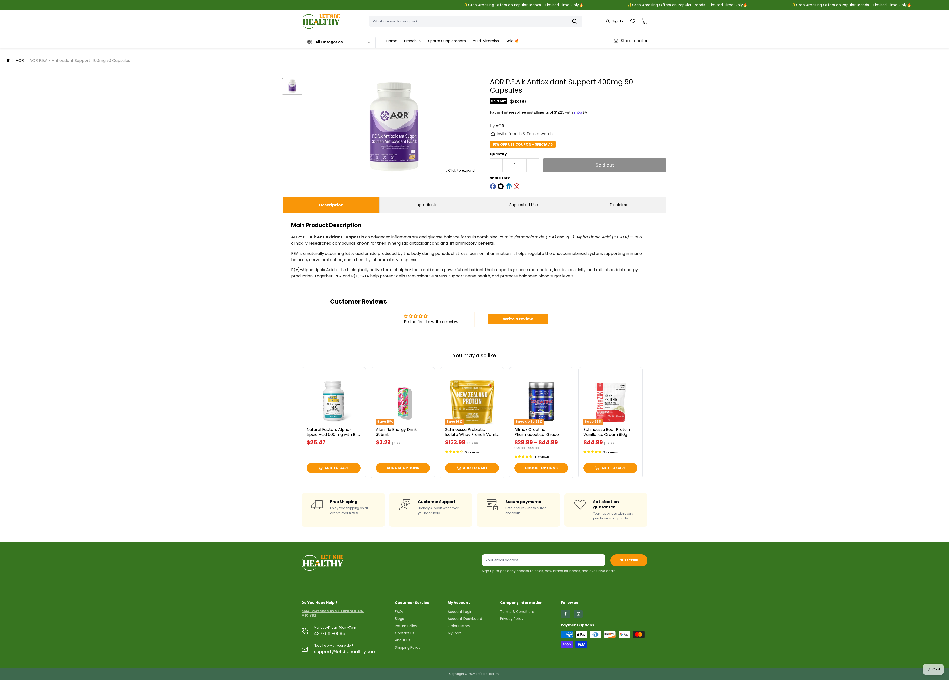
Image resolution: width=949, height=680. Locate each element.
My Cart (454, 633)
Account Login (460, 611)
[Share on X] (501, 186)
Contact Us (404, 633)
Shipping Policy (407, 647)
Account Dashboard (465, 618)
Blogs (399, 618)
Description (331, 205)
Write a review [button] (518, 319)
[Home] (8, 60)
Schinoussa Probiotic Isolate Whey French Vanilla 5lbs (472, 434)
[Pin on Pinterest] (516, 186)
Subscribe (629, 560)
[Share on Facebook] (493, 186)
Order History (459, 625)
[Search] (575, 21)
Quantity (498, 154)
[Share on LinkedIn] (509, 186)
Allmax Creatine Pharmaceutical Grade (536, 432)
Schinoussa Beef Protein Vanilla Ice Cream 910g (606, 432)
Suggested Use (523, 205)
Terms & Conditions (517, 611)
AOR (20, 60)
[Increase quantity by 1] (533, 165)
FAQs (399, 611)
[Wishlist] (632, 21)
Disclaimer (620, 205)
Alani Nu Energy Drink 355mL (396, 432)
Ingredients (426, 205)
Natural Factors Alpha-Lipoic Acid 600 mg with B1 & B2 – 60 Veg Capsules (334, 434)
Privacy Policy (511, 618)
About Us (402, 640)
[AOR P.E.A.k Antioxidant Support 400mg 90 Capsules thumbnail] (292, 86)
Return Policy (406, 625)
